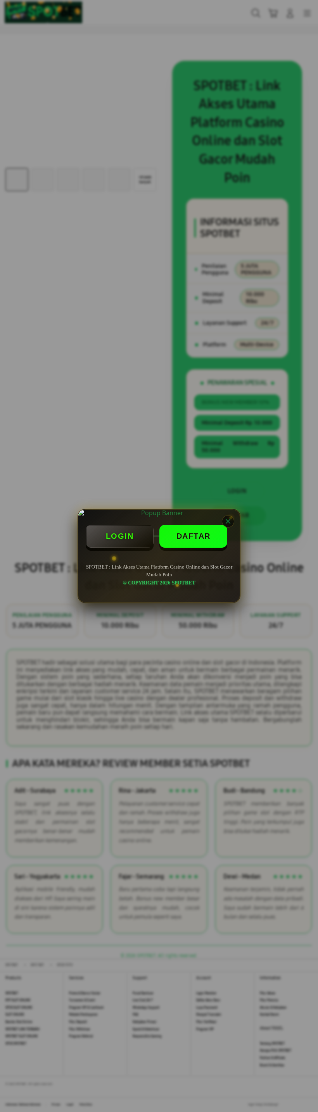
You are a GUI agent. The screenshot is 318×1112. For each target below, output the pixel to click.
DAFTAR (193, 536)
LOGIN (120, 536)
